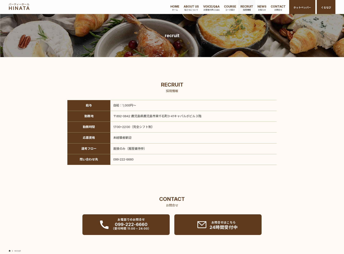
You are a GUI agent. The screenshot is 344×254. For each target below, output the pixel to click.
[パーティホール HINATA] (19, 7)
